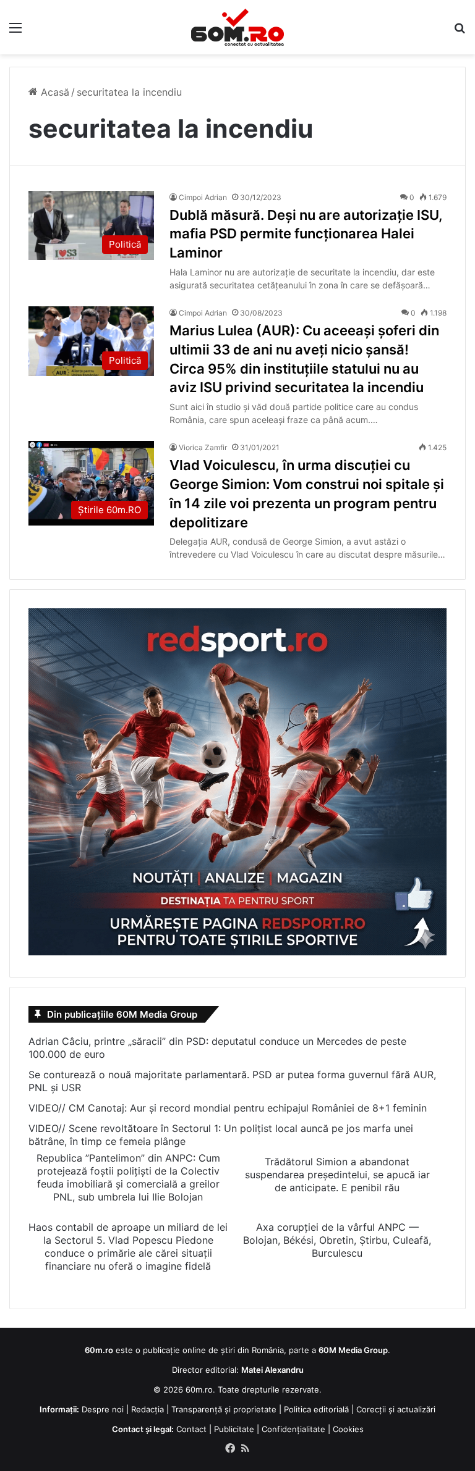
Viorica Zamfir (203, 447)
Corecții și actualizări (395, 1409)
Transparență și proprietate (223, 1409)
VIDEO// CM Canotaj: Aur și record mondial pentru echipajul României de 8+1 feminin (227, 1108)
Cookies (348, 1429)
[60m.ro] (237, 27)
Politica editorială (316, 1409)
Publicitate (234, 1429)
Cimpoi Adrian (203, 197)
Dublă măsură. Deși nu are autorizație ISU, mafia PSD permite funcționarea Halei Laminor (306, 234)
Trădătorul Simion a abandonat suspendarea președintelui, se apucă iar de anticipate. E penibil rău (337, 1174)
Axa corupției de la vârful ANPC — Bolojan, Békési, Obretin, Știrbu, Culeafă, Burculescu (337, 1240)
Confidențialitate (293, 1429)
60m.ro (199, 1389)
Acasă (53, 92)
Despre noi (103, 1409)
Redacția (147, 1409)
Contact (191, 1429)
